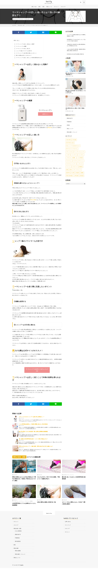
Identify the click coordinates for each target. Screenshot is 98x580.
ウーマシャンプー (45, 110)
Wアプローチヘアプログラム (72, 148)
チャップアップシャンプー (79, 151)
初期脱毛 (81, 166)
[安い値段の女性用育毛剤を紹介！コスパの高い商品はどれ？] (15, 441)
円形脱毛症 (69, 121)
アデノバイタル (69, 151)
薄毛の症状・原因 (70, 76)
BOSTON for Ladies (70, 142)
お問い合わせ (68, 521)
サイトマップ (68, 525)
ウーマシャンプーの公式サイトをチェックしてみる (37, 370)
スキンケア (63, 6)
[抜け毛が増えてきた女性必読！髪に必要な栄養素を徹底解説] (15, 434)
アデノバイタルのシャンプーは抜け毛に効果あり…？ (31, 416)
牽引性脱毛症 (18, 541)
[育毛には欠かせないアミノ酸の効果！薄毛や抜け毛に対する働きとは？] (15, 448)
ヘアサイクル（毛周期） (71, 157)
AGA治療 (74, 139)
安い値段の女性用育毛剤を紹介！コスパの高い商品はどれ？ (33, 438)
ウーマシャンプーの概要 (20, 46)
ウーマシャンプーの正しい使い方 (22, 48)
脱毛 (39, 6)
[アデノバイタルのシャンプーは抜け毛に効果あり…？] (15, 419)
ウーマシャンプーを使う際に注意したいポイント (25, 53)
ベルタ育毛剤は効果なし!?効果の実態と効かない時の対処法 (33, 424)
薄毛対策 (50, 127)
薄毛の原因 (33, 199)
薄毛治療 (76, 175)
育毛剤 (68, 125)
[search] (85, 184)
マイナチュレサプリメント (78, 160)
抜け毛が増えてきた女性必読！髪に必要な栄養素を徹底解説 (33, 431)
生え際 (72, 172)
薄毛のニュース (17, 557)
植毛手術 (68, 172)
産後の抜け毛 (69, 118)
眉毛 (43, 6)
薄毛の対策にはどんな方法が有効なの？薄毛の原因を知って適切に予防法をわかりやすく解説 (24, 478)
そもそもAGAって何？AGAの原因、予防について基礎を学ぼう (48, 477)
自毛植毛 (77, 172)
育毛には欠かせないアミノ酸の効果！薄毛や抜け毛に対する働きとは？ (36, 446)
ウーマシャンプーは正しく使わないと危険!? (24, 44)
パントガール (74, 154)
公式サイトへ (45, 114)
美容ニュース (49, 6)
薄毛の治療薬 (18, 550)
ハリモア (68, 154)
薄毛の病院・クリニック (72, 132)
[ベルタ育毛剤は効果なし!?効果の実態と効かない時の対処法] (15, 426)
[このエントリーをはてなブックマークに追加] (43, 32)
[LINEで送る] (55, 32)
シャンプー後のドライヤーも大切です (23, 50)
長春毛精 (81, 175)
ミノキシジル (80, 163)
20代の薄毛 (68, 139)
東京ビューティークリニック (75, 169)
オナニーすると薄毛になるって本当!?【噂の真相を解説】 (73, 503)
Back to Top (49, 513)
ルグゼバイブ (74, 166)
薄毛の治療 (16, 548)
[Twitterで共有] (31, 32)
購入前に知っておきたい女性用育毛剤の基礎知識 (74, 477)
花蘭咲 (82, 172)
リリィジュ (68, 166)
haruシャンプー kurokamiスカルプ (73, 145)
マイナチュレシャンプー (71, 163)
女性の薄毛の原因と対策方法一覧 (46, 502)
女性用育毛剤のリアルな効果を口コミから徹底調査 (24, 504)
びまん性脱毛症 (18, 530)
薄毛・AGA (34, 6)
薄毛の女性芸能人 (69, 175)
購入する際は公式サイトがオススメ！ (23, 55)
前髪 (67, 169)
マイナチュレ (68, 160)
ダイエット (56, 6)
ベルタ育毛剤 (80, 157)
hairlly (21, 565)
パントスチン (80, 154)
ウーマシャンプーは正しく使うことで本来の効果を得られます (28, 57)
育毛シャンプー (70, 128)
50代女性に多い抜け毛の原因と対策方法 (75, 54)
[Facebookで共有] (18, 32)
